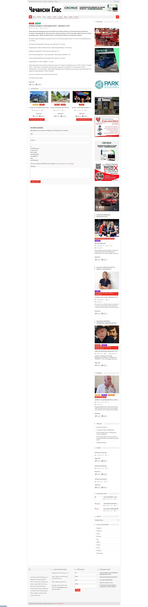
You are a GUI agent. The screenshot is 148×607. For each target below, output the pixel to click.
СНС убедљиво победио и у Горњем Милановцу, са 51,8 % (38, 119)
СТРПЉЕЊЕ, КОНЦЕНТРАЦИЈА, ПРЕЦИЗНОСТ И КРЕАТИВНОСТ (108, 586)
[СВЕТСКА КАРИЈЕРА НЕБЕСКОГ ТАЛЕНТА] (107, 334)
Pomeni (76, 17)
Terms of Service (67, 163)
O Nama (45, 1)
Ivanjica (31, 23)
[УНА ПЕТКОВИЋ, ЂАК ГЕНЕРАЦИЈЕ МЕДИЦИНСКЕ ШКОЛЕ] (99, 498)
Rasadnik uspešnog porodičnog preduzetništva (106, 322)
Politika (38, 23)
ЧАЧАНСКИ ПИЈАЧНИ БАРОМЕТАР (114, 504)
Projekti (71, 17)
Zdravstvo (111, 395)
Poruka (76, 583)
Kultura (49, 17)
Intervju (98, 345)
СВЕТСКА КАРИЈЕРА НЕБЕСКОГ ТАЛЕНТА (107, 351)
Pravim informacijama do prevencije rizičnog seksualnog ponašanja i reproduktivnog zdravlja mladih (107, 438)
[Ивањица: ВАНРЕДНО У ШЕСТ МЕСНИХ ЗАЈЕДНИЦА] (60, 97)
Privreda (98, 545)
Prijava (56, 1)
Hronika (60, 17)
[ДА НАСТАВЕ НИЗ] (107, 228)
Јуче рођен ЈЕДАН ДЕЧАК (111, 509)
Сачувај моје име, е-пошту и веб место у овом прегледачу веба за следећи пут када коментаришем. (34, 154)
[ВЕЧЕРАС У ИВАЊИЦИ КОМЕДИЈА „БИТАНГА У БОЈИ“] (82, 97)
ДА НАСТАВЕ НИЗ (100, 243)
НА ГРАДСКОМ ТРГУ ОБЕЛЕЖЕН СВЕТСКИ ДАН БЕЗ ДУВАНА (84, 119)
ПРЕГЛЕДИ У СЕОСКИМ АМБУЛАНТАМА (39, 107)
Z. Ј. (38, 28)
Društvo (39, 17)
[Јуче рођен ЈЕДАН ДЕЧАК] (99, 509)
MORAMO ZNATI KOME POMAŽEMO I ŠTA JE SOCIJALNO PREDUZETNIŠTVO (115, 297)
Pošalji (77, 590)
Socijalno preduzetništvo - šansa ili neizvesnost (106, 268)
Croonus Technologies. (58, 603)
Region (55, 17)
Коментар (32, 166)
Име (31, 134)
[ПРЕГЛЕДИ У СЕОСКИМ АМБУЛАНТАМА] (39, 97)
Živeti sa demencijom (101, 397)
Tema (76, 580)
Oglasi (65, 17)
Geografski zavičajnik (101, 442)
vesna (108, 402)
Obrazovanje (99, 553)
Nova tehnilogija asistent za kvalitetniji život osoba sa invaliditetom (106, 433)
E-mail (76, 576)
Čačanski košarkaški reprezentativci (103, 216)
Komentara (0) (45, 28)
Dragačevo (98, 528)
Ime (76, 572)
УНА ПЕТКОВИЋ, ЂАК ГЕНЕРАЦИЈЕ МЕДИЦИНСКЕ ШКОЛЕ (109, 573)
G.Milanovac (99, 531)
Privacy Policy (57, 163)
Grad (34, 17)
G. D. (65, 110)
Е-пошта (32, 140)
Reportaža (98, 550)
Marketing (51, 1)
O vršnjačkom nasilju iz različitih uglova (105, 430)
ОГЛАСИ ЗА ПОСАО (101, 453)
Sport (44, 17)
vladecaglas (110, 245)
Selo (97, 539)
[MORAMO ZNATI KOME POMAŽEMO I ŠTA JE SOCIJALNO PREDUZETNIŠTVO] (107, 280)
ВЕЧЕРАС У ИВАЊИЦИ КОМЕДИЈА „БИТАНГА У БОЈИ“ (85, 107)
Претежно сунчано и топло (106, 582)
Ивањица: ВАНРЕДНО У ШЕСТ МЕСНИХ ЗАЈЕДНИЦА (63, 107)
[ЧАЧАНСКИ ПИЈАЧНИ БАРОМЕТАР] (99, 504)
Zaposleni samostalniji (101, 427)
